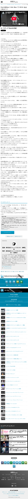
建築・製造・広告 (18, 477)
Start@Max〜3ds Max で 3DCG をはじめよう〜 (14, 4)
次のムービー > (18, 236)
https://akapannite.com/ (6, 266)
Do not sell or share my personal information (16, 493)
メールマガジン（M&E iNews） (20, 479)
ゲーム (8, 477)
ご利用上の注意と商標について (12, 492)
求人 (16, 476)
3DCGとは (4, 477)
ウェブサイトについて (21, 492)
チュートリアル (8, 474)
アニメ (23, 477)
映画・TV (12, 477)
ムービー (4, 4)
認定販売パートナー (11, 479)
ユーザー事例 (14, 474)
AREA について (4, 492)
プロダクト (12, 476)
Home (2, 4)
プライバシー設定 (6, 493)
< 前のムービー (9, 236)
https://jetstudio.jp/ (4, 229)
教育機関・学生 (3, 479)
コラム (3, 474)
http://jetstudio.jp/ (7, 267)
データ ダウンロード (7, 232)
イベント (23, 474)
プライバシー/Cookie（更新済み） (13, 495)
